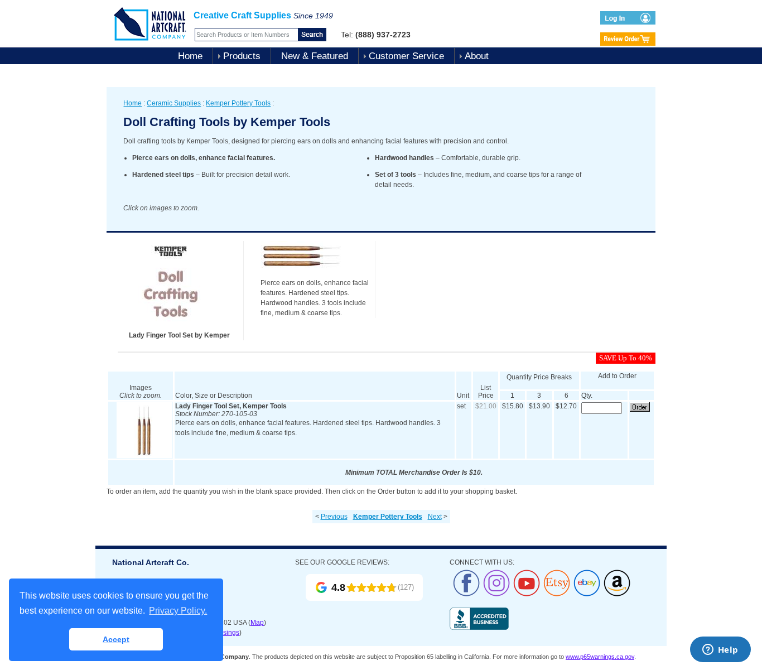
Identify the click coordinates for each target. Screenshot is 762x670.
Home (190, 56)
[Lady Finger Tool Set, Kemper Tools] (144, 456)
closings (226, 633)
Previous (334, 516)
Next (435, 516)
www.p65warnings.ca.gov (600, 656)
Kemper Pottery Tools (238, 103)
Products (242, 56)
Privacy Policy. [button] (178, 610)
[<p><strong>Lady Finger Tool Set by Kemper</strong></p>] (171, 328)
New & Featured (314, 56)
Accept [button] (116, 639)
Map (257, 622)
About (477, 56)
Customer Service (406, 56)
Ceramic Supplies (174, 103)
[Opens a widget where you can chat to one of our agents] (720, 650)
